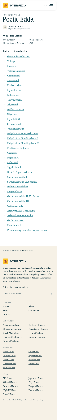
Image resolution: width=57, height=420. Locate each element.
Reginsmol (13, 157)
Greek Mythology (11, 333)
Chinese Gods (9, 355)
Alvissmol (12, 104)
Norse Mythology (36, 337)
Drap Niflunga (14, 191)
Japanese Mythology (12, 337)
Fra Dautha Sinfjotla (18, 148)
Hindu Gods (34, 359)
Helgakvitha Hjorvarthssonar (22, 133)
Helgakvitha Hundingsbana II (23, 143)
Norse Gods (33, 363)
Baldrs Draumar (15, 109)
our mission (14, 281)
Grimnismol (13, 75)
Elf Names (7, 378)
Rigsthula (12, 114)
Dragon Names (35, 386)
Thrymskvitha (14, 99)
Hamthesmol (14, 225)
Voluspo (11, 61)
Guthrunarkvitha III (18, 201)
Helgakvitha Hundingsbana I (22, 138)
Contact (6, 314)
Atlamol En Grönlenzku (20, 215)
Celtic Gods (33, 351)
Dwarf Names (9, 394)
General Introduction (18, 56)
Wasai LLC (12, 400)
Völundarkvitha (15, 128)
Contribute (33, 310)
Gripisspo (12, 152)
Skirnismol (13, 80)
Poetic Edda (27, 251)
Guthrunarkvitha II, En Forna (23, 196)
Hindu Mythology (37, 333)
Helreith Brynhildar (17, 186)
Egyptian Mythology (38, 329)
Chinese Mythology (12, 329)
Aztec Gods (8, 351)
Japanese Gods (9, 363)
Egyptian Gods (35, 355)
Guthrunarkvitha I (17, 176)
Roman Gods (9, 367)
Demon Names (35, 390)
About (31, 306)
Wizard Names (9, 382)
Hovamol (12, 66)
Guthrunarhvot (15, 220)
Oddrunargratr (15, 205)
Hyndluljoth (13, 119)
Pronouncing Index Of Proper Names (27, 229)
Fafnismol (12, 162)
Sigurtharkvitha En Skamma (22, 181)
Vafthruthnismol (16, 70)
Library (15, 251)
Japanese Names (35, 378)
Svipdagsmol (14, 123)
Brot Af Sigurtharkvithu (20, 172)
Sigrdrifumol (14, 167)
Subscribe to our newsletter (16, 287)
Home (6, 251)
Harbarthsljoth (15, 85)
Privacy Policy (38, 400)
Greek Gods (8, 359)
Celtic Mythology (36, 325)
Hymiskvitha (14, 90)
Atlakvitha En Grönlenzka (21, 210)
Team (5, 310)
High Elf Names (10, 390)
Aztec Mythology (11, 325)
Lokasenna (13, 94)
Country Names (10, 386)
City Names (33, 382)
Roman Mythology (12, 341)
